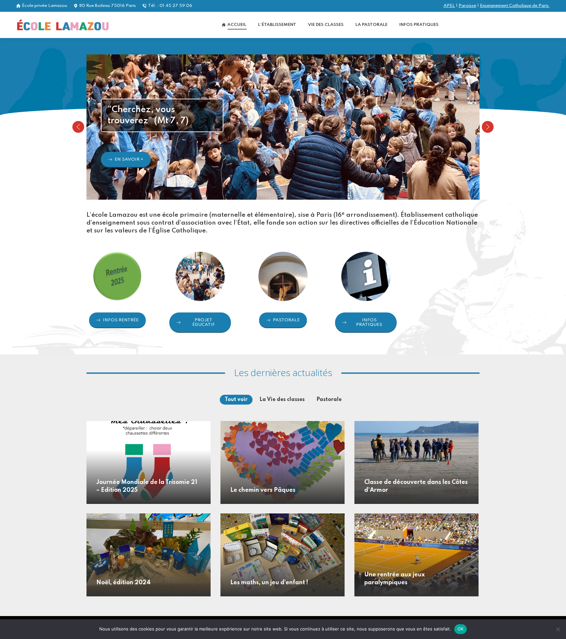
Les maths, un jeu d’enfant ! (269, 583)
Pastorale (329, 399)
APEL (449, 6)
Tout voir (236, 399)
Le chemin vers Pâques (262, 490)
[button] (78, 127)
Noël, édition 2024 (123, 583)
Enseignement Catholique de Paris (515, 6)
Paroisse (467, 6)
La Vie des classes (282, 399)
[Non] (558, 629)
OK (461, 628)
